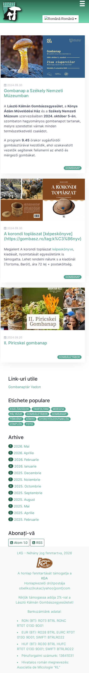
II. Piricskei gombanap (25, 342)
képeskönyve (62, 249)
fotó (29, 424)
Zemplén (16, 424)
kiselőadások (19, 409)
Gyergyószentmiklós (54, 419)
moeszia (58, 409)
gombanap (72, 167)
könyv (30, 419)
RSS (38, 543)
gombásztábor (69, 357)
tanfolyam (40, 409)
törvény (16, 419)
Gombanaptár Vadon (24, 387)
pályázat (16, 414)
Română (67, 19)
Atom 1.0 (20, 543)
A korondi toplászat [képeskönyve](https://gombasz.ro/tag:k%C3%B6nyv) (43, 236)
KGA (44, 578)
